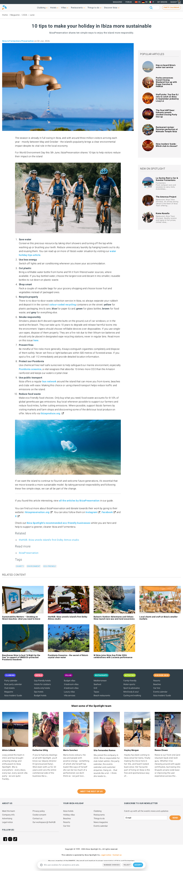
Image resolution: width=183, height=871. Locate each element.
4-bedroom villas (71, 688)
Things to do (99, 818)
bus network (49, 381)
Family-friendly (129, 680)
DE (146, 2)
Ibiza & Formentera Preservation (18, 41)
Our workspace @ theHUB (44, 822)
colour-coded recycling (62, 304)
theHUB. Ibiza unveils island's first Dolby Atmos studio (49, 539)
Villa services (69, 695)
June (32, 15)
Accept (138, 865)
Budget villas (69, 680)
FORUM (129, 2)
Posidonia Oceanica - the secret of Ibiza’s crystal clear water (68, 656)
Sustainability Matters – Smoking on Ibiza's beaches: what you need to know (21, 618)
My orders (162, 2)
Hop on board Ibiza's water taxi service (165, 66)
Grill (95, 688)
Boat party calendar (13, 684)
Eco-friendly (49, 566)
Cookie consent (39, 815)
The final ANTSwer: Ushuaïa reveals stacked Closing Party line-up (166, 113)
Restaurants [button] (77, 7)
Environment (33, 566)
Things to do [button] (93, 7)
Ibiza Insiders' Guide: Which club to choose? (167, 145)
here (35, 340)
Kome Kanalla (162, 213)
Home (5, 15)
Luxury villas (69, 692)
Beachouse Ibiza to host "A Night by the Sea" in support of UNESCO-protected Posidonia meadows (21, 657)
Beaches (157, 684)
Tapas (96, 692)
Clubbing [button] (41, 7)
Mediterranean (100, 680)
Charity (20, 566)
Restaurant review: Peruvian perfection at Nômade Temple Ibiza (167, 129)
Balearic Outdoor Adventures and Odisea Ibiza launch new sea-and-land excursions (114, 618)
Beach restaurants (102, 695)
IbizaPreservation (28, 552)
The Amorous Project (166, 197)
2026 (24, 15)
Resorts (156, 680)
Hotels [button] (53, 7)
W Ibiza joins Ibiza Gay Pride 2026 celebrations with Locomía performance (113, 656)
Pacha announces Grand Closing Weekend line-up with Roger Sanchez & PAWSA (166, 82)
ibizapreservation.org (37, 512)
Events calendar (160, 692)
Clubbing (98, 811)
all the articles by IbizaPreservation (79, 500)
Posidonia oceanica (30, 369)
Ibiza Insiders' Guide (13, 695)
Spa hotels (38, 692)
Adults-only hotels (42, 688)
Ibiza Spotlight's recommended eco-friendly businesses (58, 522)
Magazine (117, 2)
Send (175, 818)
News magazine (101, 822)
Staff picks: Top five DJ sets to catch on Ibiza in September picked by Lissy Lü (167, 97)
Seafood (97, 684)
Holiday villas (69, 815)
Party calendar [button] (171, 7)
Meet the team (8, 811)
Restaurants (99, 815)
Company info (8, 815)
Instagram (91, 512)
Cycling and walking (132, 695)
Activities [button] (130, 675)
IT (153, 2)
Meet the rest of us (91, 791)
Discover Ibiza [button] (110, 7)
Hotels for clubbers (42, 684)
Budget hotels (40, 695)
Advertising (7, 818)
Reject (127, 865)
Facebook (107, 512)
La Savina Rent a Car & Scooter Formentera (167, 179)
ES (139, 2)
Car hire (156, 688)
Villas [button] (63, 7)
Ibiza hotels (68, 811)
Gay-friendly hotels (42, 680)
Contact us (37, 818)
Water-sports (129, 684)
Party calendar (10, 680)
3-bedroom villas (71, 684)
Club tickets (9, 688)
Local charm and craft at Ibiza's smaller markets (158, 618)
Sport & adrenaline (131, 688)
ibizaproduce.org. (50, 413)
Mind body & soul (131, 692)
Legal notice (7, 822)
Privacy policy (39, 811)
